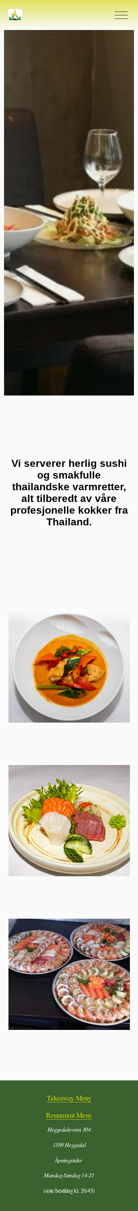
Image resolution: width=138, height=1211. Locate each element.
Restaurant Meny (69, 1115)
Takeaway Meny (69, 1097)
